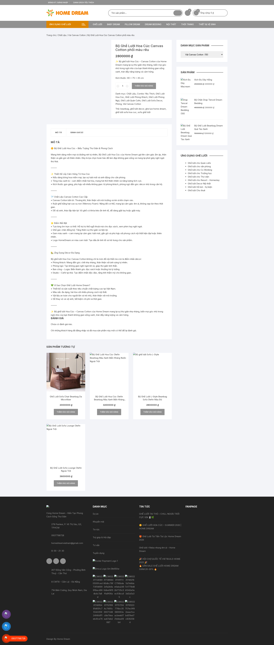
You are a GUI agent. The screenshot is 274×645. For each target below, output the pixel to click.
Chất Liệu (62, 35)
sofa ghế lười (144, 112)
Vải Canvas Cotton (77, 35)
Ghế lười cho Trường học (200, 173)
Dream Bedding (153, 24)
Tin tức (96, 529)
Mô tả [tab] (58, 132)
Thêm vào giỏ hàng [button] (66, 412)
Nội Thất (171, 24)
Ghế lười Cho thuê (196, 190)
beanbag (124, 108)
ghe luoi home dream (155, 108)
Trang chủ (51, 35)
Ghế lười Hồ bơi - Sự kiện (200, 187)
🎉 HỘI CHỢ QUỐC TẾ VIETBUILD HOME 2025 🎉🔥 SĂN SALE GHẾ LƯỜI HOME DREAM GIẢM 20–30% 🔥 (159, 564)
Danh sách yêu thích (83, 2)
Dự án (95, 513)
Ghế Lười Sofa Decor (152, 100)
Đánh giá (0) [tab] (76, 132)
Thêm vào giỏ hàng (144, 86)
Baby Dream (113, 24)
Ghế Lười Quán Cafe (131, 100)
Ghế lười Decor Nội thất (199, 183)
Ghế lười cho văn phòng (199, 166)
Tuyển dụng (98, 553)
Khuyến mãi (98, 521)
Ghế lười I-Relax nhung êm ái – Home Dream (157, 549)
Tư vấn (96, 545)
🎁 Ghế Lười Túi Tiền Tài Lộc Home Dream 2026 (160, 538)
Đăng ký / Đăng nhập (58, 2)
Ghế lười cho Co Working (200, 169)
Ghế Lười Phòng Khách (136, 97)
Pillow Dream (132, 24)
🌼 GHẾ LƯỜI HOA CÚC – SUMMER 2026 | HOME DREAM (160, 527)
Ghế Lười (97, 24)
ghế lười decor (137, 108)
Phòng (118, 104)
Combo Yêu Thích (146, 93)
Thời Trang (187, 24)
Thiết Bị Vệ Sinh (207, 24)
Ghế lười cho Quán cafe (199, 163)
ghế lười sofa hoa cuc (126, 112)
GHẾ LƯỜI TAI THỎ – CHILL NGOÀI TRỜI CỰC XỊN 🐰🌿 (159, 515)
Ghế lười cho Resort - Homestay (203, 180)
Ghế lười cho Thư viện (198, 176)
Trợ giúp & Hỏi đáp (102, 537)
